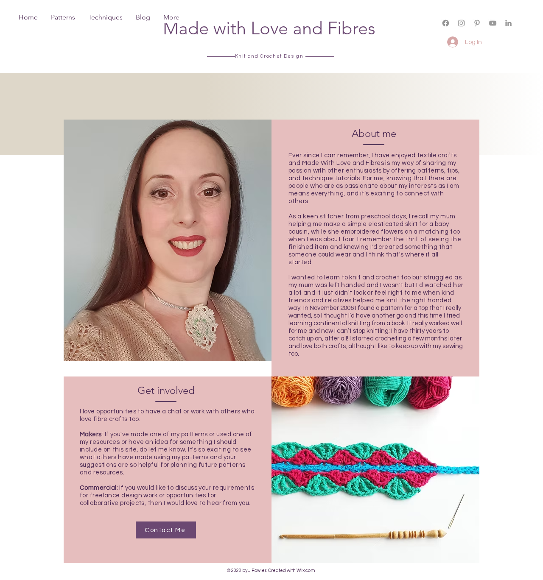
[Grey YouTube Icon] (492, 23)
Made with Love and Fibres (269, 28)
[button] (472, 30)
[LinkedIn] (508, 23)
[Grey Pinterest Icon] (477, 23)
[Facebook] (445, 23)
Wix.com (306, 570)
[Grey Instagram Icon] (461, 23)
